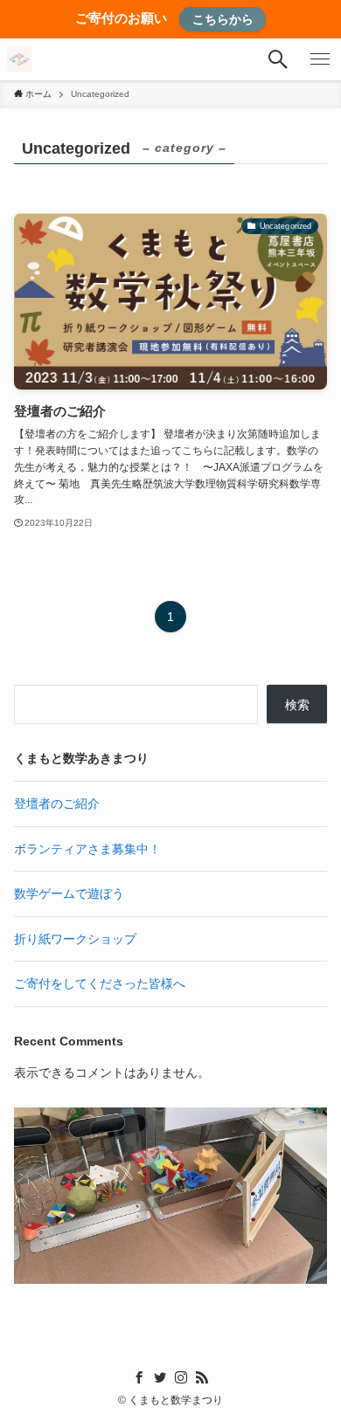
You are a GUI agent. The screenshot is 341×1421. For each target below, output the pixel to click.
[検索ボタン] (278, 59)
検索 (297, 705)
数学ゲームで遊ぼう (69, 893)
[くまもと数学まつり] (19, 59)
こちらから (223, 19)
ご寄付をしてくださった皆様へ (99, 983)
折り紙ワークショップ (75, 939)
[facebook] (139, 1377)
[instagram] (181, 1377)
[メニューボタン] (320, 59)
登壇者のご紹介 (57, 804)
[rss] (202, 1377)
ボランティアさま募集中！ (87, 849)
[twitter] (160, 1377)
